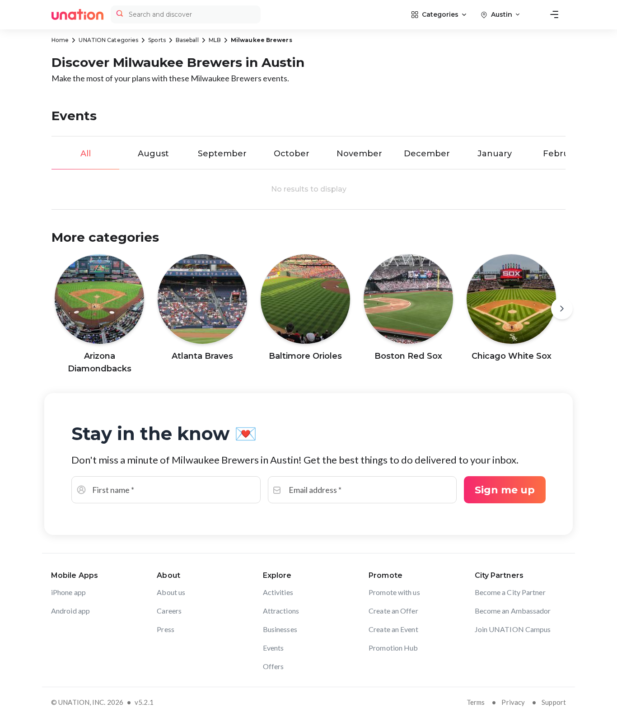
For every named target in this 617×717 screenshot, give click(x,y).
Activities (278, 592)
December (427, 154)
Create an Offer (393, 610)
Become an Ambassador (513, 610)
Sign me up (505, 490)
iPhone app (68, 592)
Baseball (187, 40)
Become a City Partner (510, 592)
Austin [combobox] (501, 14)
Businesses (280, 629)
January (494, 154)
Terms (476, 702)
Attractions (281, 610)
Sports (157, 40)
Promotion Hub (393, 647)
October (291, 154)
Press (165, 629)
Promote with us (394, 592)
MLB (215, 40)
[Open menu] (554, 14)
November (359, 154)
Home (60, 40)
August (153, 154)
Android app (70, 610)
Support (554, 702)
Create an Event (393, 629)
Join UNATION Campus (513, 629)
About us (171, 592)
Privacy (513, 702)
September (222, 154)
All (85, 154)
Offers (273, 666)
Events (273, 647)
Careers (169, 610)
